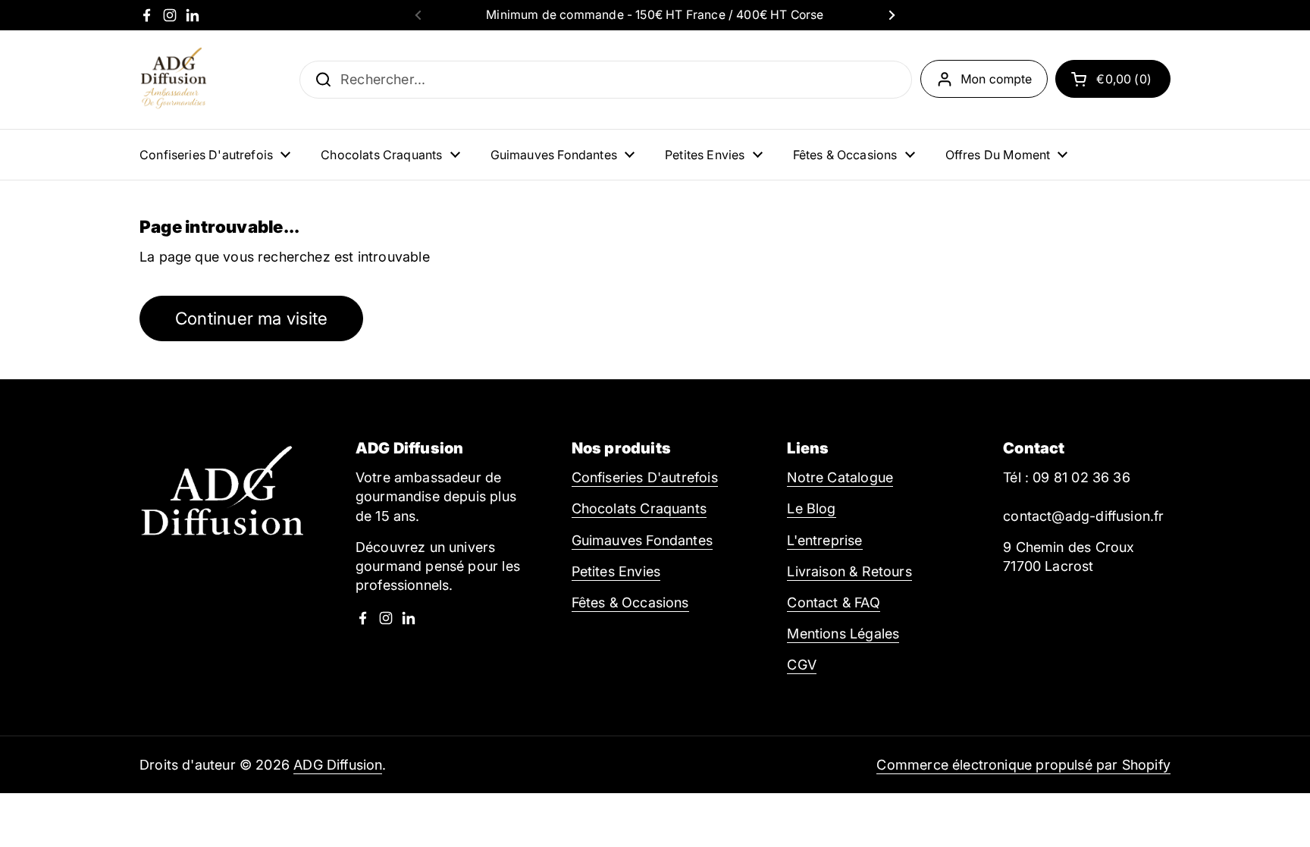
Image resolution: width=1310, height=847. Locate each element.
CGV (801, 665)
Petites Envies (616, 571)
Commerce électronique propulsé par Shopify (1023, 765)
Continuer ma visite (251, 318)
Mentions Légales (843, 634)
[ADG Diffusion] (173, 79)
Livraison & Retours (849, 571)
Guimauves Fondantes (642, 540)
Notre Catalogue (840, 477)
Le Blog (811, 508)
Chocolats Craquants (639, 508)
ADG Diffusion (337, 765)
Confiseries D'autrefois (645, 477)
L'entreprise (824, 540)
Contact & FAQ (833, 602)
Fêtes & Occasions (630, 602)
